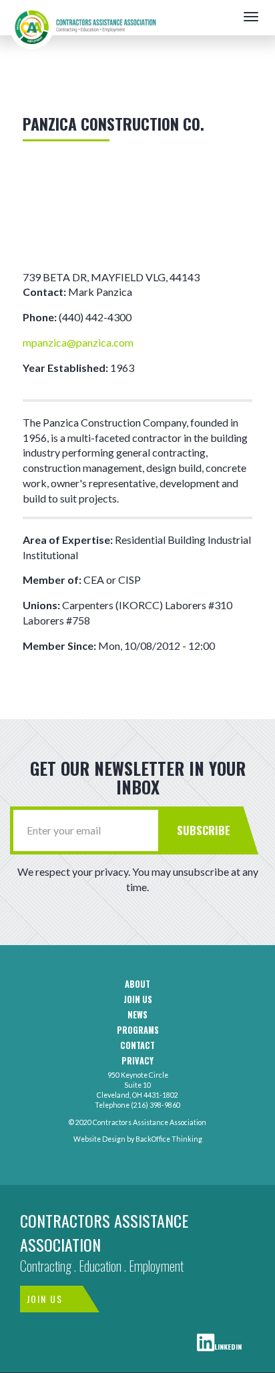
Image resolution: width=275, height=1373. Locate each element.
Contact (137, 1046)
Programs (138, 1030)
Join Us (45, 1299)
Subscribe (203, 830)
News (137, 1015)
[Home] (83, 16)
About (137, 984)
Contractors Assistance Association (104, 1232)
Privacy (137, 1061)
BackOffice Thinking (168, 1139)
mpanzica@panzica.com (78, 342)
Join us (137, 1000)
